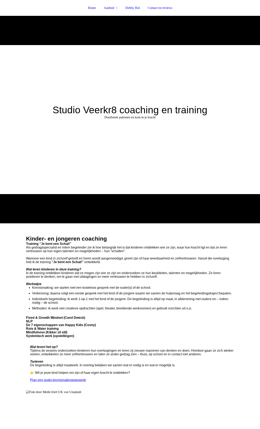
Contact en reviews (160, 8)
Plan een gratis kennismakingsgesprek (58, 380)
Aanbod (109, 8)
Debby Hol (132, 8)
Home (92, 8)
